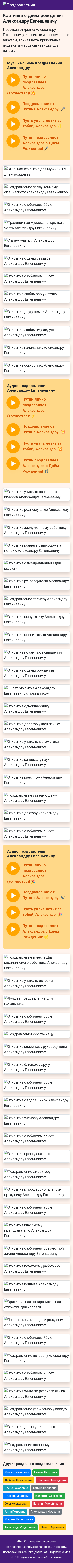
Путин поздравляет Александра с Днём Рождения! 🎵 (41, 465)
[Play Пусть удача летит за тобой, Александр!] (13, 124)
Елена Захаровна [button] (16, 1488)
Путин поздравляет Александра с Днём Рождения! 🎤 (41, 143)
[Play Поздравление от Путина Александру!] (13, 107)
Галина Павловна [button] (44, 1488)
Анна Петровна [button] (15, 1511)
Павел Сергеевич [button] (52, 1527)
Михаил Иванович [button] (17, 1472)
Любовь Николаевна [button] (18, 1480)
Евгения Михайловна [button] (47, 1503)
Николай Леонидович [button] (52, 1480)
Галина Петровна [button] (45, 1472)
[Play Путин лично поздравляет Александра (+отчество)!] (13, 80)
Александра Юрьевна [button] (45, 1511)
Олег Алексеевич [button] (16, 1503)
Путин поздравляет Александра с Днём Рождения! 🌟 (41, 931)
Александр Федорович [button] (20, 1527)
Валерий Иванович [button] (17, 1495)
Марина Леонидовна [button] (19, 1519)
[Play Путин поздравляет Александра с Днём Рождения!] (13, 141)
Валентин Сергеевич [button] (49, 1495)
